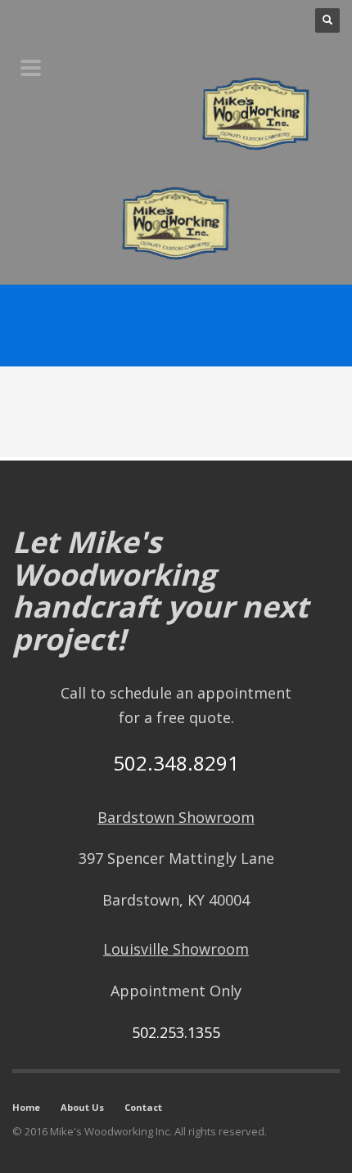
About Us (82, 1107)
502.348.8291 (176, 762)
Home (26, 1107)
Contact (143, 1107)
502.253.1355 (176, 1032)
